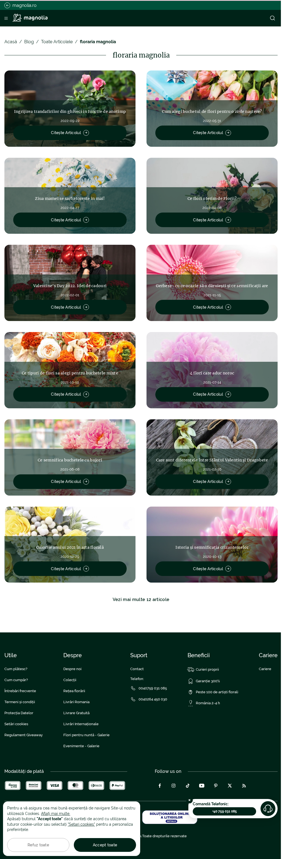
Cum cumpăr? (16, 680)
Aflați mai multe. (55, 813)
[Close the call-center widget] (189, 800)
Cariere (265, 669)
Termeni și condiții (19, 702)
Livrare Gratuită (76, 713)
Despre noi (72, 669)
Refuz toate (38, 845)
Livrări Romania (76, 702)
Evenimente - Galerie (81, 746)
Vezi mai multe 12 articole (141, 599)
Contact (137, 669)
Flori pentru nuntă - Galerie (86, 735)
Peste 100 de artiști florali (217, 692)
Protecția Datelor (18, 713)
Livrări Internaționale (81, 724)
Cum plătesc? (15, 669)
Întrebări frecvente (20, 691)
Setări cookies (16, 724)
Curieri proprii (207, 669)
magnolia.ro (24, 5)
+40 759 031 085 (224, 811)
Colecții (69, 680)
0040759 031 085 (153, 688)
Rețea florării (74, 691)
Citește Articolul (66, 133)
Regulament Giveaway (23, 735)
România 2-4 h (208, 703)
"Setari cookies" (81, 824)
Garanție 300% (208, 681)
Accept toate (105, 845)
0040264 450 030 (153, 699)
